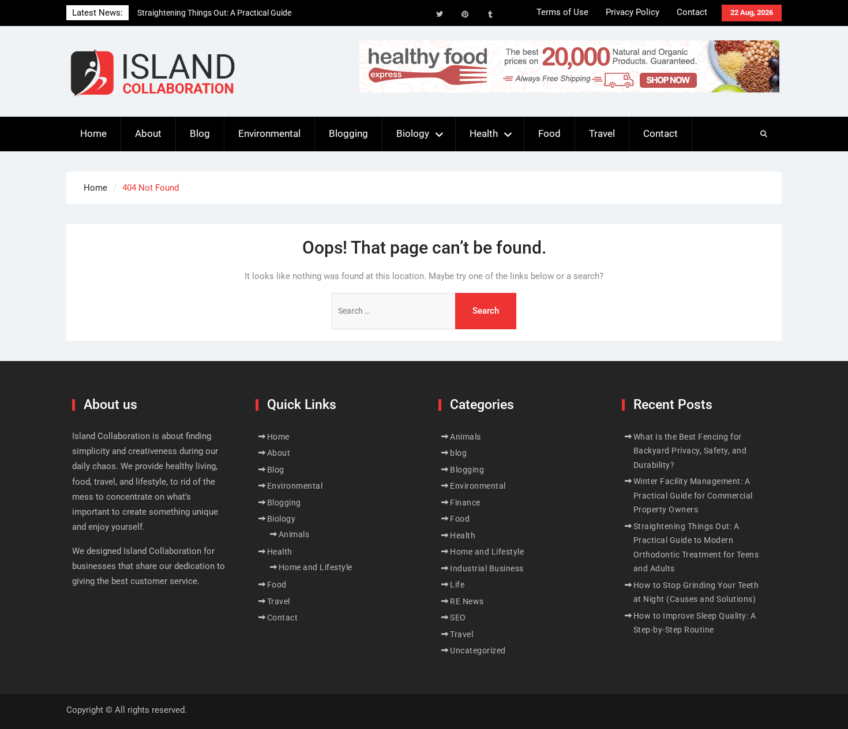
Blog (200, 133)
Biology (412, 133)
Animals (294, 534)
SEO (458, 617)
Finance (465, 502)
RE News (467, 601)
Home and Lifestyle (315, 567)
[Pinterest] (464, 14)
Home (93, 133)
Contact (692, 12)
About (148, 133)
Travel (602, 133)
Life (457, 584)
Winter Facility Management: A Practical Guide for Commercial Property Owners (693, 495)
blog (458, 453)
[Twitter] (439, 14)
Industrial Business (487, 568)
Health (484, 133)
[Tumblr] (490, 14)
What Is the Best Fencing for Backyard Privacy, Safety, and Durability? (690, 451)
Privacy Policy (632, 12)
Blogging (348, 133)
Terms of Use (562, 12)
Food (549, 133)
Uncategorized (478, 650)
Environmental (269, 133)
